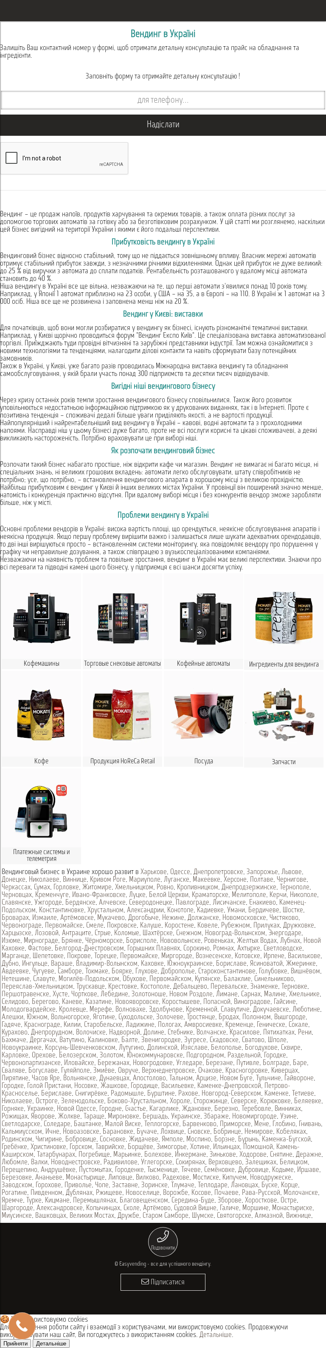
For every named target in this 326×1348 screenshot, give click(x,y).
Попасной (216, 1002)
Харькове (154, 872)
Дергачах (43, 1040)
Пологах (169, 1025)
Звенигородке (161, 1040)
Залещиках (260, 1162)
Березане (219, 1063)
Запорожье (262, 872)
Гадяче (11, 1025)
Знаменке (264, 987)
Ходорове (253, 1155)
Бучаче (147, 1132)
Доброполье (178, 971)
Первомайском (170, 979)
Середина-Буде (192, 1201)
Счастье (135, 1109)
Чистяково (284, 918)
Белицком (294, 1162)
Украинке (40, 1109)
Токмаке (96, 971)
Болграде (276, 1063)
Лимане (227, 994)
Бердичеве (263, 910)
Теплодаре (213, 1185)
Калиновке (103, 1040)
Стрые (103, 933)
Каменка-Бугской (286, 1139)
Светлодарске (21, 1124)
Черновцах (17, 895)
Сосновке (113, 1139)
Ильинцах (226, 1147)
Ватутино (71, 1040)
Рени (305, 1033)
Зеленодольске (82, 1101)
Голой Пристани (49, 1086)
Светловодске (283, 949)
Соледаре (57, 1124)
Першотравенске (25, 994)
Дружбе (128, 1216)
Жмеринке (301, 964)
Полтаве (261, 880)
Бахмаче (14, 1040)
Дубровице (253, 1170)
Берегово (45, 1002)
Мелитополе (249, 895)
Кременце (239, 1025)
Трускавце (90, 987)
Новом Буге (236, 1078)
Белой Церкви (168, 895)
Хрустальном (105, 910)
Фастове (39, 949)
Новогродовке (153, 1063)
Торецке (105, 956)
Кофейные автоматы (203, 663)
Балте (129, 1040)
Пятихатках (279, 1033)
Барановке (118, 1132)
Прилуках (266, 926)
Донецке (13, 880)
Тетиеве (303, 1094)
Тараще (94, 1117)
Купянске (207, 979)
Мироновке (123, 1117)
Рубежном (235, 926)
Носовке (85, 1086)
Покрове (79, 956)
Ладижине (140, 1025)
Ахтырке (248, 949)
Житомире (97, 887)
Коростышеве (181, 1002)
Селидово (15, 1002)
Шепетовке (48, 956)
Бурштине (161, 1094)
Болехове (157, 1155)
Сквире (291, 1048)
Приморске (235, 1124)
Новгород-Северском (231, 1094)
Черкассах (16, 887)
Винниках (288, 1109)
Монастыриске (292, 1208)
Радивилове (121, 1162)
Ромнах (223, 949)
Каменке (276, 1094)
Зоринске (154, 1185)
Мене (261, 1124)
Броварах (15, 918)
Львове (291, 872)
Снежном (189, 933)
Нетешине (16, 979)
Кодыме (283, 1170)
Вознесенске (213, 956)
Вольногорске (70, 1017)
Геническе (271, 1025)
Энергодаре (285, 933)
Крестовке (122, 987)
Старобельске (103, 1025)
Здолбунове (166, 1010)
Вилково (147, 1178)
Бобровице (80, 1139)
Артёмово (157, 1208)
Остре (289, 1201)
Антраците (76, 933)
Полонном (256, 1017)
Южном (37, 1017)
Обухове (134, 979)
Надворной (124, 1033)
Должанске (203, 918)
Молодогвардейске (29, 1010)
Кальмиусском (22, 1132)
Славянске (16, 903)
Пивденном (46, 1193)
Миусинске (17, 1216)
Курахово (15, 1033)
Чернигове (291, 880)
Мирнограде (41, 941)
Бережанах (113, 1063)
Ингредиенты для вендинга (284, 664)
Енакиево (262, 903)
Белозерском (77, 1055)
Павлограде (192, 903)
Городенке (129, 1170)
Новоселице (143, 1193)
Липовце (120, 1178)
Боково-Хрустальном (136, 1101)
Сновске (199, 1132)
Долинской (162, 1048)
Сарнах (251, 994)
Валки (39, 1162)
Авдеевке (15, 971)
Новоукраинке (22, 1048)
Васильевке (177, 1086)
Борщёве (140, 1147)
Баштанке (87, 1124)
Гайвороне (299, 1078)
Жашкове (114, 1086)
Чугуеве (43, 971)
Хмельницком (134, 887)
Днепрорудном (52, 1033)
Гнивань (310, 1124)
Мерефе (101, 1010)
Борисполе (141, 941)
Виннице (75, 880)
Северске (244, 1101)
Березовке (17, 1178)
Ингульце (35, 964)
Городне (110, 1109)
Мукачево (111, 918)
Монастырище (85, 1178)
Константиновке (61, 910)
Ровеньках (218, 941)
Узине (288, 1117)
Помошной (258, 1147)
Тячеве (191, 1170)
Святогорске (234, 1216)
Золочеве (169, 1017)
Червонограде (22, 926)
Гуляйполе (75, 1071)
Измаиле (44, 918)
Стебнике (180, 1033)
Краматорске (210, 895)
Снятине (281, 1155)
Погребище (94, 1155)
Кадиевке (210, 910)
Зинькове (223, 1155)
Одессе (180, 872)
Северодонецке (150, 903)
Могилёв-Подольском (89, 979)
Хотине (200, 1147)
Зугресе (195, 1040)
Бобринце (227, 1132)
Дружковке (298, 926)
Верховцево (225, 1162)
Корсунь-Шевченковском (80, 1048)
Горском (81, 1147)
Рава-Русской (261, 1193)
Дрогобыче (143, 918)
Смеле (95, 926)
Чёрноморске (104, 941)
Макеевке (206, 880)
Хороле (180, 1101)
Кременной (201, 1010)
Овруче (128, 1071)
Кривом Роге (108, 880)
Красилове (245, 1033)
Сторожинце (211, 1101)
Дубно (10, 964)
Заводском (17, 1185)
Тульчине (268, 1078)
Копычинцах (103, 1208)
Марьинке (127, 1155)
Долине (153, 1033)
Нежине (173, 918)
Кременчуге (52, 895)
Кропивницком (197, 887)
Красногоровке (246, 1071)
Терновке (294, 987)
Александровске (60, 1208)
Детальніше (216, 1335)
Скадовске (224, 1040)
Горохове (48, 1185)
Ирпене (274, 956)
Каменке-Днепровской (229, 1086)
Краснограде (42, 1025)
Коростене (179, 926)
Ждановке (196, 1109)
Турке (34, 1201)
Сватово (253, 1040)
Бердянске (80, 903)
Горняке (13, 1109)
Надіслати (163, 125)
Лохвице (172, 1132)
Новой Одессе (76, 1109)
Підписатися (167, 1282)
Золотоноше (149, 994)
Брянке (72, 941)
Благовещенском (144, 1201)
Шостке (293, 910)
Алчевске (112, 903)
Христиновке (48, 1147)
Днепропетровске (218, 872)
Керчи (278, 895)
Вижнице (298, 1216)
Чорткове (84, 994)
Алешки (12, 1017)
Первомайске (64, 926)
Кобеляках (291, 1132)
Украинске (185, 1117)
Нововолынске (180, 941)
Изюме (11, 941)
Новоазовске (81, 1132)
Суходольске (135, 1017)
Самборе (70, 971)
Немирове (258, 1132)
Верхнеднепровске (168, 1071)
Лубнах (290, 941)
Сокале (298, 1025)
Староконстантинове (227, 971)
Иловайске (79, 1063)
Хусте (60, 994)
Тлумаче (182, 1185)
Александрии (145, 910)
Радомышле (127, 1094)
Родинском (17, 1139)
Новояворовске (137, 1002)
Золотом (112, 1055)
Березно (226, 1109)
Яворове (43, 1117)
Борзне (224, 1139)
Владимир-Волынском (107, 964)
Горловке (66, 887)
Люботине (306, 1010)
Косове (201, 1193)
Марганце (15, 956)
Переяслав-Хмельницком (37, 987)
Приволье (78, 1185)
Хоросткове (261, 1201)
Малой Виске (123, 1124)
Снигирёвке (91, 1094)
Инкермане (190, 1155)
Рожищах (15, 1117)
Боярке (122, 971)
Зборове (230, 1201)
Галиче (229, 1208)
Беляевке (307, 1101)
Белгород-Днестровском (89, 949)
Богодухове (261, 1048)
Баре (300, 1063)
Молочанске (301, 1193)
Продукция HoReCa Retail (122, 761)
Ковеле (207, 926)
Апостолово (149, 1078)
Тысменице (162, 1170)
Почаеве (226, 1193)
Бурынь (248, 1139)
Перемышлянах (94, 1201)
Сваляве (13, 1071)
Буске (269, 1185)
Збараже (216, 1117)
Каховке (152, 964)
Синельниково (274, 979)
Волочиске (91, 1033)
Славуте (44, 979)
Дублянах (79, 1193)
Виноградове (252, 1002)
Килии (72, 1025)
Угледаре (189, 1063)
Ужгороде (48, 903)
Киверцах (284, 1071)
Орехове (44, 1055)
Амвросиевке (203, 1025)
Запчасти (284, 762)
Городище (144, 1086)
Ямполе (172, 1139)
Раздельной (244, 1055)
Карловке (15, 1055)
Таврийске (110, 1147)
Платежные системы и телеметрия (41, 856)
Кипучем (234, 1178)
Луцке (137, 895)
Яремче (12, 1201)
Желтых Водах (257, 941)
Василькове (304, 956)
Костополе (155, 987)
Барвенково (199, 1124)
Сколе (132, 1208)
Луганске (176, 880)
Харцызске (16, 933)
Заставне (125, 1185)
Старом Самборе (165, 1216)
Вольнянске (79, 1078)
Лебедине (114, 994)
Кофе (41, 761)
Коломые (126, 933)
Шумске (203, 1216)
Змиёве (104, 1071)
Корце (289, 1185)
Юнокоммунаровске (155, 1055)
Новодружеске (270, 1178)
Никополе (303, 895)
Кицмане (57, 1201)
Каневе (72, 1002)
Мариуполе (144, 880)
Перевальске (229, 987)
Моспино (198, 1139)
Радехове (176, 1178)
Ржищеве (109, 1193)
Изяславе (194, 1048)
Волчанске (211, 1033)
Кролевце (72, 1010)
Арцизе (206, 1078)
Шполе (277, 1040)
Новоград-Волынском (235, 933)
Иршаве (308, 1170)
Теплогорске (161, 1124)
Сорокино (196, 949)
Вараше (62, 964)
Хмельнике (304, 994)
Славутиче (235, 1010)
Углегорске (156, 1162)
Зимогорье (172, 1147)
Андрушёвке (58, 1170)
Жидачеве (143, 1139)
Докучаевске (271, 1010)
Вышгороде (290, 1017)
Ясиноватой (266, 964)
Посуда (203, 761)
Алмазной (269, 1216)
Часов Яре (46, 1078)
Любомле (15, 1162)
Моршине (255, 1208)
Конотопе (180, 910)
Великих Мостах (92, 1216)
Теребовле (256, 1109)
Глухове (146, 971)
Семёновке (219, 1170)
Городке (275, 1055)
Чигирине (49, 1139)
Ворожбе (175, 1193)
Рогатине (14, 1193)
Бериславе (56, 1094)
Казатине (99, 1002)
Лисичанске (229, 903)
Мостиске (206, 1178)
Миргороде (176, 956)
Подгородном (205, 1055)
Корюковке (275, 1101)
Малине (275, 994)
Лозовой (47, 933)
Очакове (210, 1071)
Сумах (42, 887)
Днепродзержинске (249, 887)
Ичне (52, 1132)
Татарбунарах (56, 1155)
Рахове (188, 1094)
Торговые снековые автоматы (122, 663)
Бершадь (155, 1117)
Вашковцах (50, 1216)
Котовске (247, 956)
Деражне (308, 1155)
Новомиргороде (254, 1117)
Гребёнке (14, 1147)
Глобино (284, 1124)
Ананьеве (48, 1178)
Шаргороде (17, 1208)
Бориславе (231, 964)
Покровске (122, 926)
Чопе (102, 1185)
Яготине (104, 1017)
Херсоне (235, 880)
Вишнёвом (305, 971)
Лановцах (244, 1185)
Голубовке (273, 971)
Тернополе (294, 887)
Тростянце (201, 1017)
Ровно (165, 887)
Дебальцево (190, 987)
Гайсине (285, 1002)
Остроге (47, 1101)
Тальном (181, 1078)
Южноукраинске (190, 964)
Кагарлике (164, 1109)
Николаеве (44, 880)
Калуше (150, 926)
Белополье (226, 1048)
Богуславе (43, 1071)
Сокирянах (190, 1162)
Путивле (247, 1063)
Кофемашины (41, 663)
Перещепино (19, 1170)
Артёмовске (77, 918)
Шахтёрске (158, 933)
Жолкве (69, 1117)
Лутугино (131, 1048)
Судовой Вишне (195, 1208)
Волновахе (130, 1010)
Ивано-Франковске (99, 895)
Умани (236, 910)
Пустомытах (95, 1170)
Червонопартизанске (31, 1063)
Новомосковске (244, 918)
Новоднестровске (75, 1162)
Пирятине (15, 1078)
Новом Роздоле (191, 994)
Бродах (229, 1017)
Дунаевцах (114, 1078)
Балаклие (237, 979)
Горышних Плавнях (153, 949)
